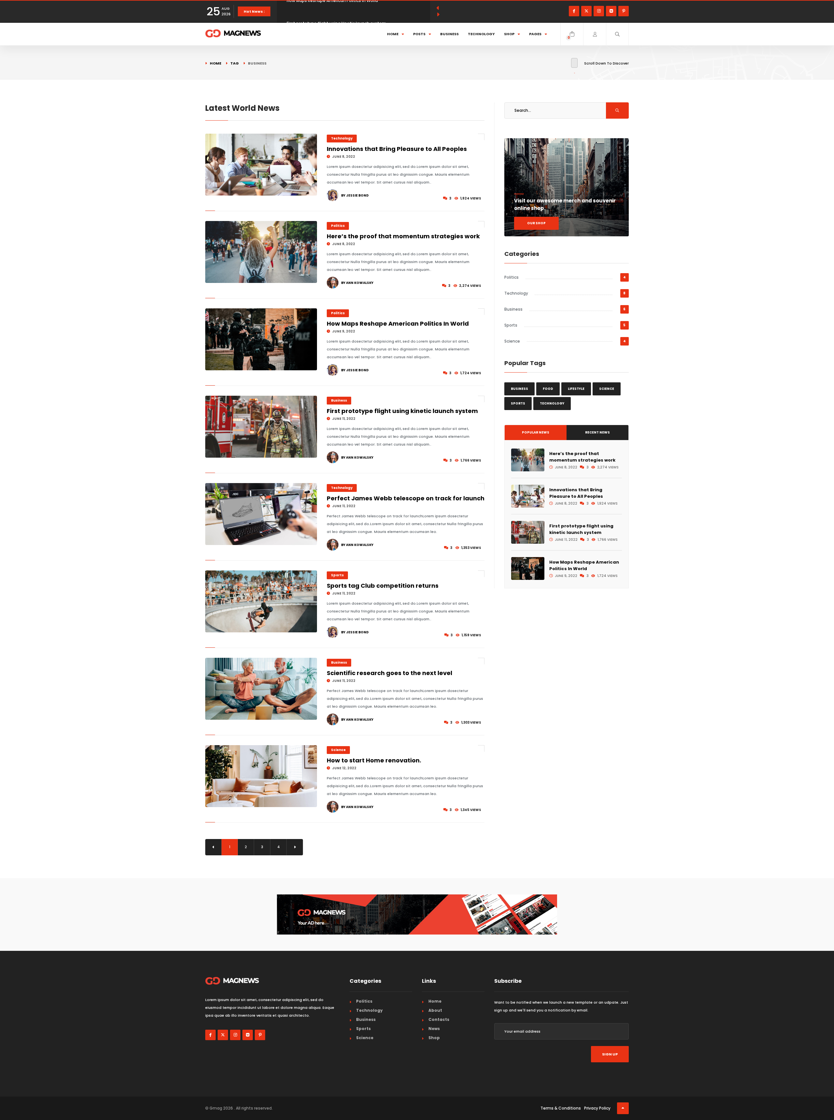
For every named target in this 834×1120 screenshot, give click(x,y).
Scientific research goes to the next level (389, 673)
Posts (419, 34)
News (434, 1028)
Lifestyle (576, 388)
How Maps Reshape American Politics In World (398, 323)
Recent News (597, 432)
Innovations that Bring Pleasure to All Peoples (397, 149)
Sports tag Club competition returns (383, 586)
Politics (338, 225)
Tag (234, 63)
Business (449, 34)
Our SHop (536, 223)
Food (548, 388)
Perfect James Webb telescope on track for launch (405, 498)
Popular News (535, 432)
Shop (509, 34)
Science (338, 749)
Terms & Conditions (560, 1108)
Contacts (438, 1019)
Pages (535, 34)
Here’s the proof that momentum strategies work (403, 236)
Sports (337, 575)
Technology (481, 34)
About (435, 1010)
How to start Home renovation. (374, 760)
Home (392, 34)
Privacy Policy (597, 1108)
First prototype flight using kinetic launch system (336, 11)
